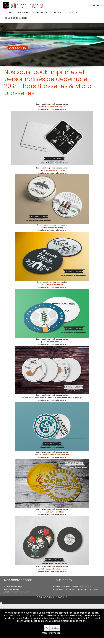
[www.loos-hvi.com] (23, 5)
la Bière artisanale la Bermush (54, 454)
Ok (47, 628)
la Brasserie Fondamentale (54, 569)
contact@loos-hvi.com (20, 592)
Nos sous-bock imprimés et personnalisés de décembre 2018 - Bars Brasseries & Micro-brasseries (49, 82)
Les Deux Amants (54, 341)
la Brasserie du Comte (54, 170)
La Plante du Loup (54, 284)
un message (85, 586)
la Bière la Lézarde (35, 397)
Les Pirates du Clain (54, 512)
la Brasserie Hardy (54, 227)
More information (51, 632)
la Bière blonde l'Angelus (54, 107)
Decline (55, 628)
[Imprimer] (1, 603)
